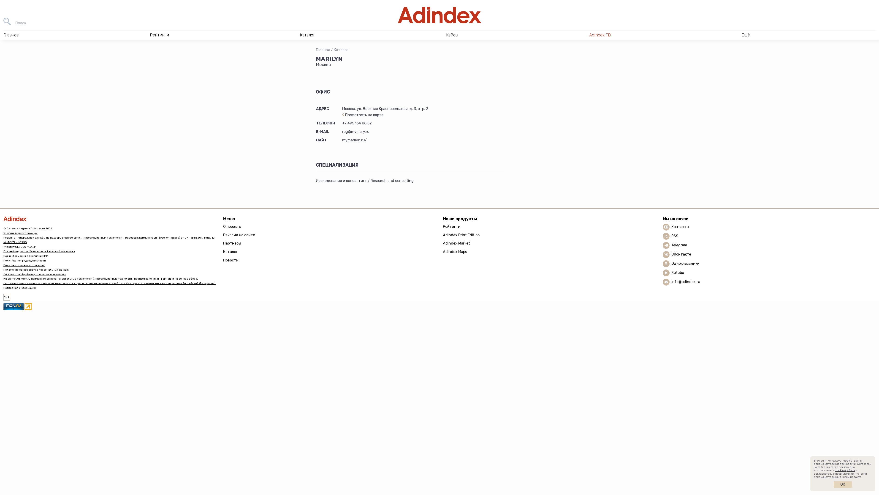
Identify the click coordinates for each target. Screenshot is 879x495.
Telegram (679, 245)
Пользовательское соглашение (24, 265)
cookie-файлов (845, 470)
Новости (231, 260)
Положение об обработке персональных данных (35, 269)
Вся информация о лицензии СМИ (25, 256)
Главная (323, 50)
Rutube (677, 272)
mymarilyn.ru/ (354, 140)
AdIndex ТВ (600, 35)
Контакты (680, 227)
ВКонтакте (681, 254)
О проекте (232, 226)
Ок (842, 484)
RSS (674, 236)
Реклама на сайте (239, 235)
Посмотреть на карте (363, 115)
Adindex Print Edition (461, 235)
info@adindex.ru (685, 282)
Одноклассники (685, 263)
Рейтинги (451, 226)
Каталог (341, 50)
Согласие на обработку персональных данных (34, 274)
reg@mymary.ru (355, 131)
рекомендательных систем (831, 476)
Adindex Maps (455, 252)
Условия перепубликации (20, 233)
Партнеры (232, 243)
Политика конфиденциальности (24, 260)
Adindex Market (456, 243)
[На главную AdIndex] (439, 15)
